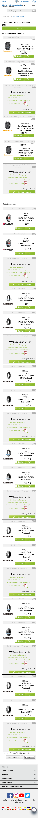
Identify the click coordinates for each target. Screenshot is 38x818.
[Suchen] (34, 11)
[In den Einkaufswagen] (29, 56)
